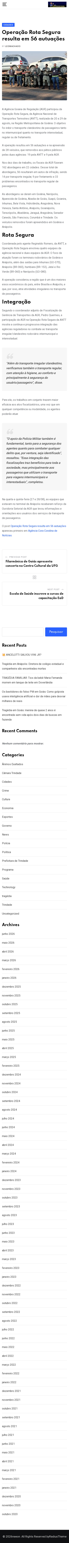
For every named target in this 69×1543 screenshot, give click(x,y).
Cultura (6, 799)
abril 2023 (8, 1250)
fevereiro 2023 (10, 1268)
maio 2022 (8, 1347)
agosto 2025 (9, 1021)
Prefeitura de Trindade (15, 860)
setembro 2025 (11, 1013)
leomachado (12, 46)
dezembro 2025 (11, 986)
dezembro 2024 (11, 1074)
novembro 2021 (11, 1399)
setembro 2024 (11, 1101)
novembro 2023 (11, 1189)
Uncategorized (10, 913)
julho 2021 (8, 1435)
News (5, 834)
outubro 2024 (10, 1092)
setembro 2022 (11, 1312)
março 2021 (9, 1470)
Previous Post (18, 557)
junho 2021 (8, 1443)
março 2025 (9, 1057)
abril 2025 (8, 1048)
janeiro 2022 (9, 1382)
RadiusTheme (57, 1536)
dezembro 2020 (11, 1496)
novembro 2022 (11, 1294)
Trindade (7, 904)
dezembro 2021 (11, 1391)
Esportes (7, 816)
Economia (7, 808)
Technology (8, 887)
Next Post (54, 589)
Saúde (5, 878)
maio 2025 (8, 1039)
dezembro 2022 (11, 1285)
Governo (7, 825)
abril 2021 (8, 1461)
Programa (7, 869)
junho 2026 (8, 933)
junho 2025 (8, 1030)
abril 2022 (8, 1355)
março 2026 (9, 960)
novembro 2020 (11, 1505)
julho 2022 (8, 1329)
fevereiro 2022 (10, 1373)
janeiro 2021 (9, 1487)
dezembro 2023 (11, 1180)
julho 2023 (8, 1224)
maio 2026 (8, 942)
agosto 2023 (9, 1215)
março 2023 (9, 1259)
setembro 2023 (11, 1206)
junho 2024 (8, 1127)
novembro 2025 (11, 995)
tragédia (7, 896)
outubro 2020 (10, 1514)
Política (6, 852)
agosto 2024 (9, 1109)
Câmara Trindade (11, 773)
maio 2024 (8, 1136)
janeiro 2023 (9, 1276)
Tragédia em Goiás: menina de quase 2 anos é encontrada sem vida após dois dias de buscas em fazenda (32, 715)
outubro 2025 (10, 1004)
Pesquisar (56, 631)
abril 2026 (8, 951)
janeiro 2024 (9, 1171)
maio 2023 (8, 1241)
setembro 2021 (11, 1417)
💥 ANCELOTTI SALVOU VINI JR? (21, 654)
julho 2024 (8, 1118)
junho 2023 (8, 1232)
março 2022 (9, 1364)
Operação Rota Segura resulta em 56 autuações (38, 526)
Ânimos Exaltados (12, 764)
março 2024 (9, 1153)
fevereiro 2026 (10, 969)
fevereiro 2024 (10, 1162)
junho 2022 (8, 1338)
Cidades (7, 781)
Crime (5, 790)
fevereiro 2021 (10, 1478)
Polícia (6, 843)
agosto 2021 (9, 1426)
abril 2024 (8, 1145)
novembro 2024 (11, 1083)
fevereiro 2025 (10, 1065)
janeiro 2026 (9, 977)
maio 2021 (8, 1452)
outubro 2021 (10, 1408)
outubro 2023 (10, 1197)
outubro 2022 (10, 1303)
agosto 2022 (9, 1320)
